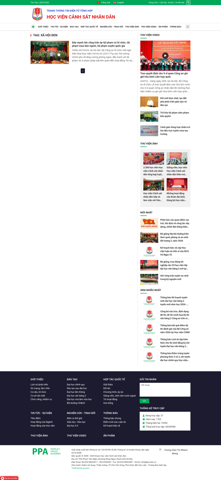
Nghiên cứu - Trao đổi (81, 413)
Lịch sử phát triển (39, 384)
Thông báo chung (112, 418)
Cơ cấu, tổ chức (38, 392)
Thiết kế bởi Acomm (80, 468)
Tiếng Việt (105, 2)
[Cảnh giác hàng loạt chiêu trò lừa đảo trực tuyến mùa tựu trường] (149, 130)
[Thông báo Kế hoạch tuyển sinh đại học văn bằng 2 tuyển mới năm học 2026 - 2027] (149, 301)
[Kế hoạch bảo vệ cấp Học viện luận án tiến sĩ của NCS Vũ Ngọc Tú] (149, 251)
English (120, 2)
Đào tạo (72, 379)
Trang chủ (153, 2)
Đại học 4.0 (72, 425)
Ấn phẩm (109, 435)
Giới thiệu (37, 379)
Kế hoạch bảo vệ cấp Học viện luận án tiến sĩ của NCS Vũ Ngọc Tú (174, 251)
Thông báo (110, 413)
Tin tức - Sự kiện (41, 413)
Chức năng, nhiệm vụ (41, 399)
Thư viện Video (150, 34)
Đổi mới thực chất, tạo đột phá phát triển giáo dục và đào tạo (173, 101)
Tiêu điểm (36, 418)
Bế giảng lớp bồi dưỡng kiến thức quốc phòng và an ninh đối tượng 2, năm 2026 (174, 237)
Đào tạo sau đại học (77, 388)
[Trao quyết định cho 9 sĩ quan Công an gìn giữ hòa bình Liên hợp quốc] (165, 56)
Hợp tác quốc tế (114, 379)
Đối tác (106, 388)
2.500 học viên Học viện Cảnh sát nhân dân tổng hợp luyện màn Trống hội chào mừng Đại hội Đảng (153, 174)
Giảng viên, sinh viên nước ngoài (119, 395)
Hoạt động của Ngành (42, 422)
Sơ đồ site (179, 2)
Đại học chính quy (76, 384)
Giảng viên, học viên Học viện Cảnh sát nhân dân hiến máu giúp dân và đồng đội (177, 174)
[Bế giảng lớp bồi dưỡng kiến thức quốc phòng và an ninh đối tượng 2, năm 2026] (149, 237)
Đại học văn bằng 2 (76, 395)
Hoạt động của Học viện (43, 425)
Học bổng (108, 403)
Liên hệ (163, 2)
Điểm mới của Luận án (114, 422)
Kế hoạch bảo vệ (111, 425)
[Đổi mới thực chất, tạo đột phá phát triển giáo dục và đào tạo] (149, 101)
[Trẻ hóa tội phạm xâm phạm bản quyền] (149, 116)
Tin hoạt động (110, 399)
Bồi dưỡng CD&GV (76, 403)
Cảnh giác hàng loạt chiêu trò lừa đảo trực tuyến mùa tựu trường (175, 130)
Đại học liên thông (76, 392)
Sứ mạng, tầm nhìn (40, 388)
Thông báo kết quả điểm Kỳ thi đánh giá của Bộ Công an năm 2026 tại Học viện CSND (175, 329)
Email (170, 2)
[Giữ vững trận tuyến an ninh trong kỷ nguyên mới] (149, 279)
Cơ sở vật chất (38, 395)
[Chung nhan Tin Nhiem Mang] (174, 453)
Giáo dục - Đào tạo (76, 422)
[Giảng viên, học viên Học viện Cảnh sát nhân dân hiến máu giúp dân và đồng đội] (177, 158)
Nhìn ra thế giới (74, 418)
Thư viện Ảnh (149, 143)
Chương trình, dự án (113, 392)
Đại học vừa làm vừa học (79, 399)
